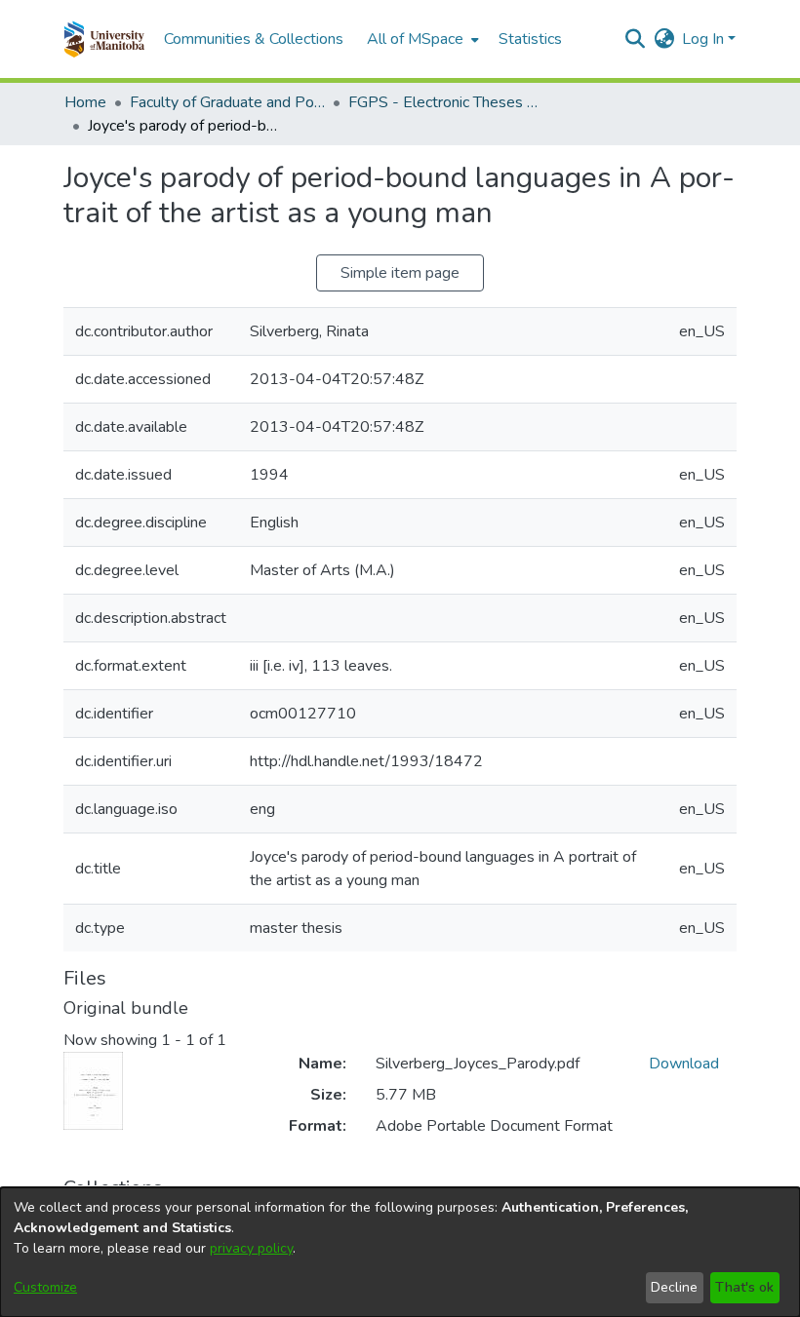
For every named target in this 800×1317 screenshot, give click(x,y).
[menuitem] (421, 39)
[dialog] (400, 1252)
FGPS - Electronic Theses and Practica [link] (445, 102)
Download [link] (684, 1063)
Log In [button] (705, 39)
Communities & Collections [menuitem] (253, 39)
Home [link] (85, 102)
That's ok (744, 1287)
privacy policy (251, 1248)
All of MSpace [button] (415, 39)
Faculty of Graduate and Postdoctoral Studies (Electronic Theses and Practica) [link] (227, 102)
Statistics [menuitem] (530, 39)
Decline (674, 1287)
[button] (103, 38)
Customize (45, 1287)
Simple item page (400, 273)
